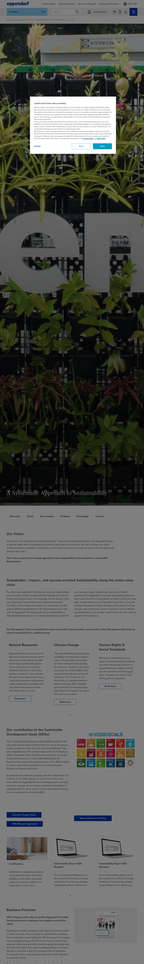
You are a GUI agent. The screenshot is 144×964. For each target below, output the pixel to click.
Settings (37, 146)
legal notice (101, 139)
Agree (102, 146)
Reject (81, 146)
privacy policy (88, 139)
